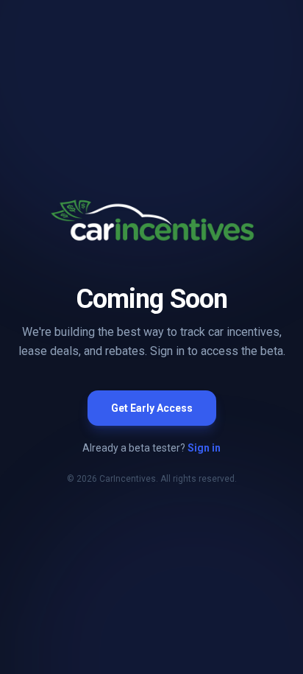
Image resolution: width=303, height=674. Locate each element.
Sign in (204, 448)
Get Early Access (152, 408)
